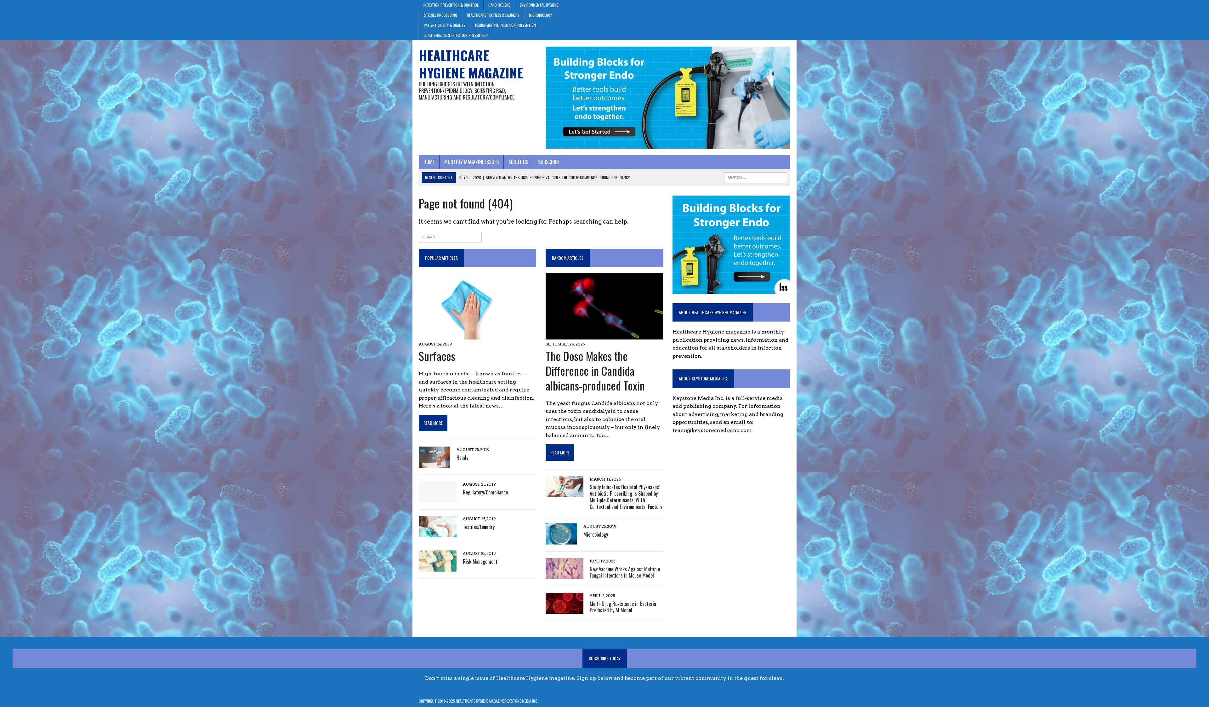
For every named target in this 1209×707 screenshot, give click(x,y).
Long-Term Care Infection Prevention (456, 35)
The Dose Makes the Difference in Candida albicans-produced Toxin (595, 370)
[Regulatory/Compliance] (438, 498)
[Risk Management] (438, 568)
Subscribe (548, 162)
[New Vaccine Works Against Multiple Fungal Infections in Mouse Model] (564, 575)
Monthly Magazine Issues (471, 162)
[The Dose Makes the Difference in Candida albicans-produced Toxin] (604, 336)
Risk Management (480, 561)
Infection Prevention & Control (451, 5)
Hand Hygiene (499, 5)
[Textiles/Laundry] (438, 533)
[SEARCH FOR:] (755, 176)
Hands (462, 457)
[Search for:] (450, 236)
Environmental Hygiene (539, 5)
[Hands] (434, 464)
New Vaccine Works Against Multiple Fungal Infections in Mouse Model (625, 572)
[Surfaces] (468, 336)
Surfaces (437, 355)
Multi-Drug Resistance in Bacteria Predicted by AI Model (623, 607)
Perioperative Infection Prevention (505, 25)
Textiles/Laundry (479, 527)
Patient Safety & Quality (444, 25)
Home (428, 162)
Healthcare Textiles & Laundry (493, 15)
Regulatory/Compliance (485, 492)
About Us (518, 162)
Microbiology (540, 15)
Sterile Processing (440, 15)
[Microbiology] (561, 541)
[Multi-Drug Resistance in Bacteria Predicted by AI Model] (564, 610)
